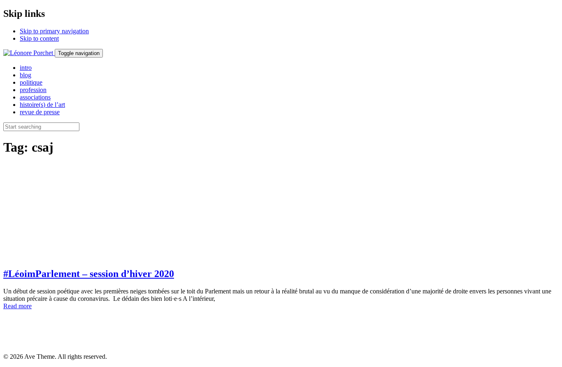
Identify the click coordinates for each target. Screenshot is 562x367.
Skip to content (39, 38)
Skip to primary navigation (54, 31)
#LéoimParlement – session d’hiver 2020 (88, 273)
